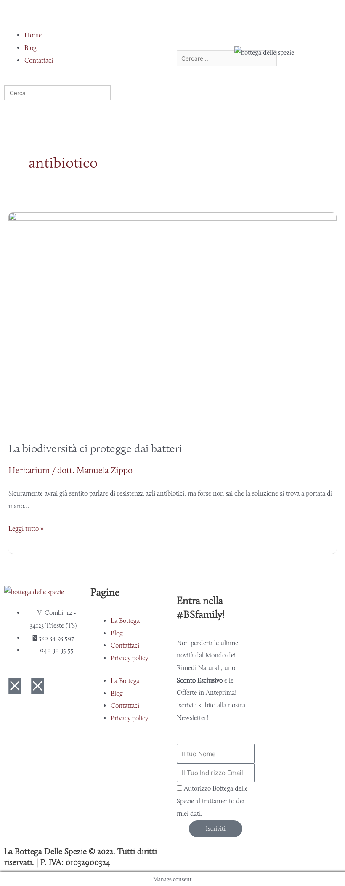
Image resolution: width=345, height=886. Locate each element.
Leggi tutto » (26, 527)
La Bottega (125, 621)
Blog (117, 633)
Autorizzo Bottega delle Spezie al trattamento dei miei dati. (212, 800)
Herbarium (29, 470)
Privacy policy (129, 658)
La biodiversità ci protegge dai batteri (95, 448)
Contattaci (125, 645)
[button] (57, 16)
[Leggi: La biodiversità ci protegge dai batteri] (172, 320)
